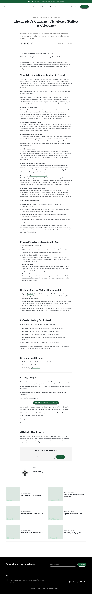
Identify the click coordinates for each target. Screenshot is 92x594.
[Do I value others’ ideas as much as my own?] (25, 513)
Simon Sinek (36, 368)
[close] (90, 2)
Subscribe (84, 7)
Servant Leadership (46, 17)
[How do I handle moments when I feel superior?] (67, 494)
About (51, 7)
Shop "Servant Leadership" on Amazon (45, 402)
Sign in (76, 7)
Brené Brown (35, 365)
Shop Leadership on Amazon (50, 588)
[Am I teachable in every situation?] (25, 494)
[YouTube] (81, 581)
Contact (57, 7)
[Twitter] (73, 581)
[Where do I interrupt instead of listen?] (67, 513)
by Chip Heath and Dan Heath (37, 362)
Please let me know (37, 415)
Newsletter (34, 17)
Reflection (57, 17)
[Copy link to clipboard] (31, 43)
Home (34, 7)
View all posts (37, 471)
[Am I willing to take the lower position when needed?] (67, 532)
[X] (77, 581)
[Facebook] (69, 581)
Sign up (33, 588)
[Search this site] (71, 6)
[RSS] (84, 581)
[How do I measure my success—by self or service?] (25, 532)
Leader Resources (43, 7)
